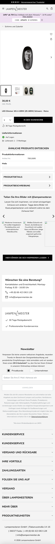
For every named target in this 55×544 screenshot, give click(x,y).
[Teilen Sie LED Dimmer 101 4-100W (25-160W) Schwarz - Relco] (51, 39)
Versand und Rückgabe (19, 452)
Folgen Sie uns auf (16, 479)
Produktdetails (13, 176)
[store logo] (18, 8)
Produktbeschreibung (17, 185)
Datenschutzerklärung (39, 417)
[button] (6, 90)
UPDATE (26, 20)
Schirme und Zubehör (14, 26)
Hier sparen (27, 16)
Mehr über (10, 506)
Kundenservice (13, 434)
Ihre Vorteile (12, 461)
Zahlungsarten (13, 470)
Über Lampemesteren (17, 497)
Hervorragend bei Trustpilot (32, 2)
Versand (8, 488)
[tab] (27, 434)
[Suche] (47, 8)
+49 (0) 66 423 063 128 (20, 292)
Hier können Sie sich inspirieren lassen (26, 257)
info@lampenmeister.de (20, 297)
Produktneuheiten (16, 515)
